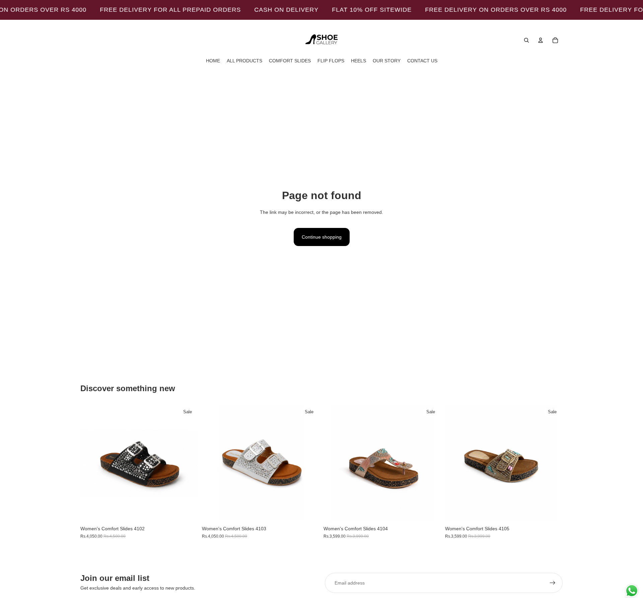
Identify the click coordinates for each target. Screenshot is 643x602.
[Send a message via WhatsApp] (632, 591)
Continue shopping (322, 237)
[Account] (540, 40)
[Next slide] (188, 463)
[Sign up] (553, 583)
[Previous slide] (90, 463)
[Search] (526, 40)
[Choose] (188, 512)
